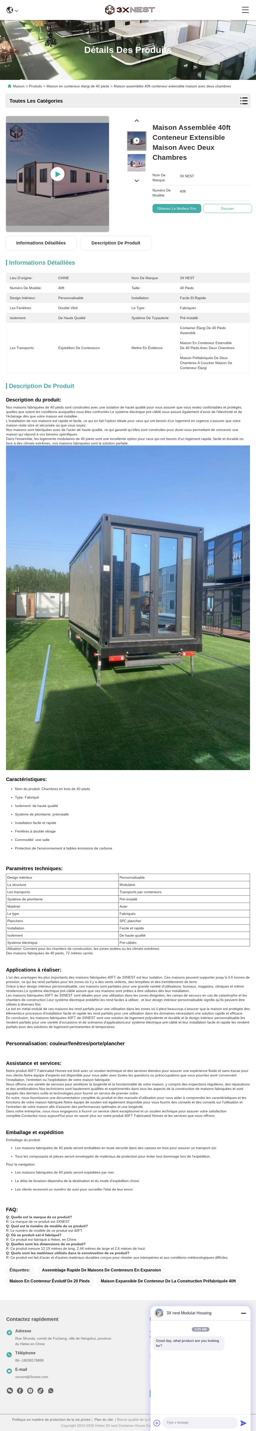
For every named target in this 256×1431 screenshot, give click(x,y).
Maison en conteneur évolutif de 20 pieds (50, 1281)
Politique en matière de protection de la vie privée (51, 1420)
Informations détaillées (41, 242)
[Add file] (157, 1423)
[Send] (244, 1423)
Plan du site (103, 1420)
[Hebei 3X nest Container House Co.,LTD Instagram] (30, 1392)
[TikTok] (40, 1392)
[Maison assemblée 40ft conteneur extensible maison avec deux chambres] (57, 174)
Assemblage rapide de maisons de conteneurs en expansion (101, 1270)
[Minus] (243, 1313)
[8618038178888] (50, 1392)
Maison (18, 86)
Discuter (227, 208)
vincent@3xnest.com (31, 1377)
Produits (35, 86)
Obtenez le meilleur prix (176, 208)
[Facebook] (20, 1392)
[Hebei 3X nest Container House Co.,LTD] (130, 10)
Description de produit (116, 242)
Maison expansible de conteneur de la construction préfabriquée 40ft (168, 1281)
